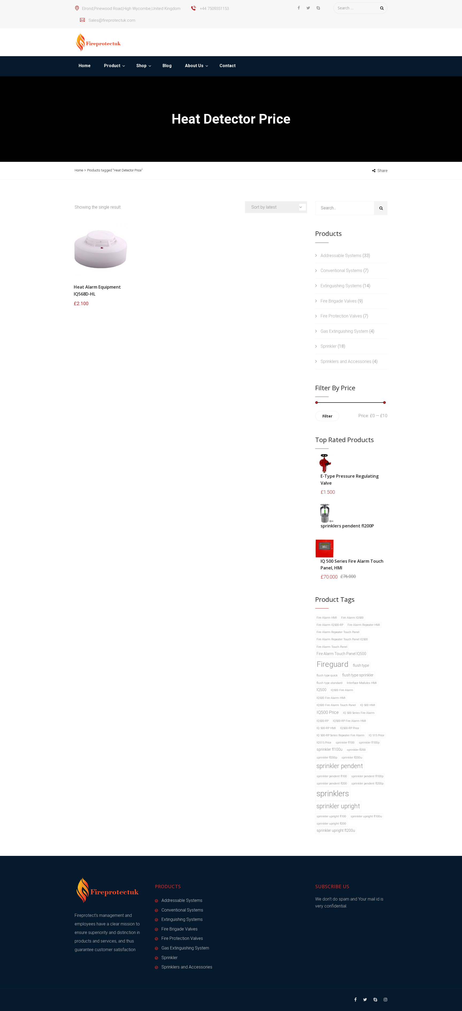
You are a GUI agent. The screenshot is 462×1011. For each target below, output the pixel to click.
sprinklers (333, 793)
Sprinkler (329, 346)
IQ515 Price (324, 742)
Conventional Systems (341, 270)
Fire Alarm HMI (327, 617)
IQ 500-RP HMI (326, 728)
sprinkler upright (338, 806)
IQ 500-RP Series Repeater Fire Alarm (340, 735)
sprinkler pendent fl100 (332, 776)
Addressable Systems (341, 255)
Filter (327, 416)
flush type (361, 665)
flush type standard (329, 683)
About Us (194, 65)
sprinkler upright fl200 (331, 823)
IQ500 (321, 690)
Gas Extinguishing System (344, 331)
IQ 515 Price (376, 735)
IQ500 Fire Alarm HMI (331, 698)
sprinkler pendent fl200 (332, 783)
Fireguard (332, 664)
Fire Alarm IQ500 (352, 617)
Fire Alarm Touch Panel (332, 647)
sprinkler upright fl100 (331, 816)
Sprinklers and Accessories (346, 361)
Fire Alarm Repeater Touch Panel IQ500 (342, 639)
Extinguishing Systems (341, 285)
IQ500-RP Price (349, 728)
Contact (228, 65)
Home (85, 65)
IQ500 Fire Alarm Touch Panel (336, 705)
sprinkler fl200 (356, 750)
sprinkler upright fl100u (366, 816)
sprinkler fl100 (345, 742)
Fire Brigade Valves (339, 301)
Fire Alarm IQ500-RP (330, 625)
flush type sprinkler (358, 675)
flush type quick (327, 675)
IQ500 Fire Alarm (342, 690)
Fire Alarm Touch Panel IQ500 (341, 654)
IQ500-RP (323, 721)
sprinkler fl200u (351, 757)
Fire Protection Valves (341, 316)
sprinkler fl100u (329, 749)
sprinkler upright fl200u (336, 830)
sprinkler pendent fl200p (367, 783)
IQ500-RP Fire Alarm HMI (349, 721)
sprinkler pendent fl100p (367, 776)
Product (112, 65)
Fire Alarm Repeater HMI (364, 625)
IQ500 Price (328, 712)
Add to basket (100, 248)
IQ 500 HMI (367, 705)
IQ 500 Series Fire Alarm (359, 713)
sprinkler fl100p (369, 742)
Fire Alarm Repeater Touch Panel (338, 632)
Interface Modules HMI (362, 683)
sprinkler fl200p (327, 757)
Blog (167, 65)
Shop (141, 65)
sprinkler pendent (340, 766)
